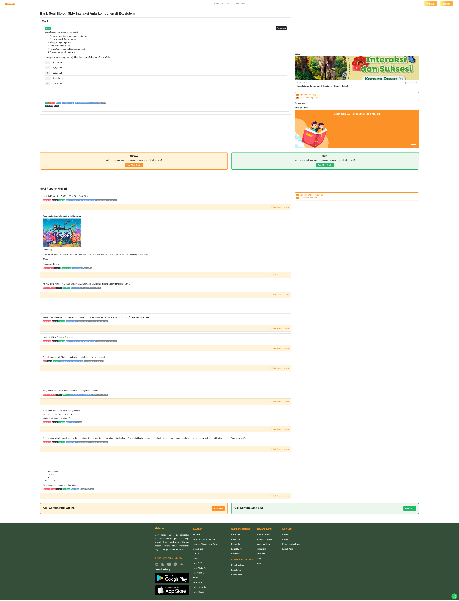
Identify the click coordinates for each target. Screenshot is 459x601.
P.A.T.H (196, 554)
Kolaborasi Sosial (264, 539)
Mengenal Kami (263, 544)
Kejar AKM (235, 544)
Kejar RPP (197, 563)
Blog (229, 3)
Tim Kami (261, 554)
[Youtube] (169, 564)
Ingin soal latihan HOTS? (309, 195)
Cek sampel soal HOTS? (308, 198)
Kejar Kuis (218, 508)
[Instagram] (157, 564)
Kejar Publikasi (237, 565)
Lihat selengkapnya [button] (280, 207)
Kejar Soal (409, 508)
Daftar (446, 3)
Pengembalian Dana (291, 544)
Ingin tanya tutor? (305, 95)
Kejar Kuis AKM (199, 587)
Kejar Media (236, 554)
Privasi (285, 539)
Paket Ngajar (198, 573)
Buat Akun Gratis (133, 165)
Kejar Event (236, 570)
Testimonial (240, 3)
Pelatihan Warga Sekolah (204, 539)
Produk (217, 3)
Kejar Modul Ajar (200, 568)
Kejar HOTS (236, 549)
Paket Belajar (199, 592)
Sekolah (196, 535)
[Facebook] (163, 564)
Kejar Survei (236, 575)
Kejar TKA (235, 539)
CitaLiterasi (198, 549)
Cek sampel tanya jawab (308, 98)
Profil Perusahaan (264, 535)
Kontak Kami (287, 549)
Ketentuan (286, 535)
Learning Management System (206, 544)
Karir (259, 563)
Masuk (430, 3)
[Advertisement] (166, 93)
